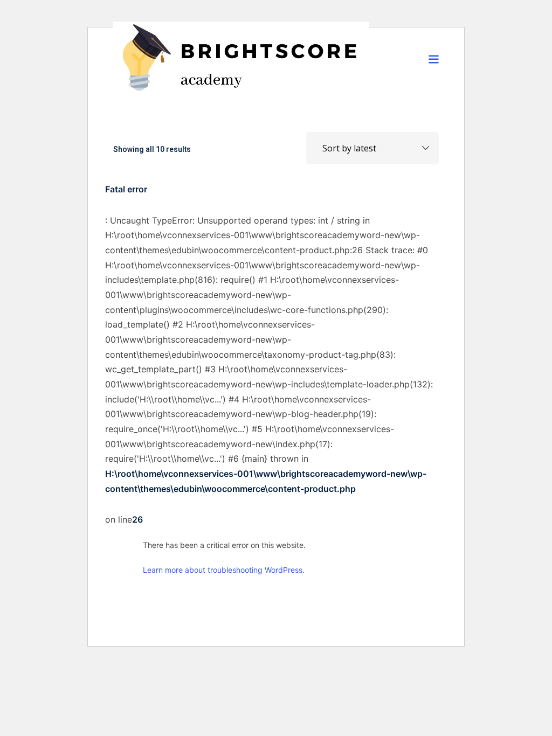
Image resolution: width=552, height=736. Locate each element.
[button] (433, 58)
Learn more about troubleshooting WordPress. (224, 569)
